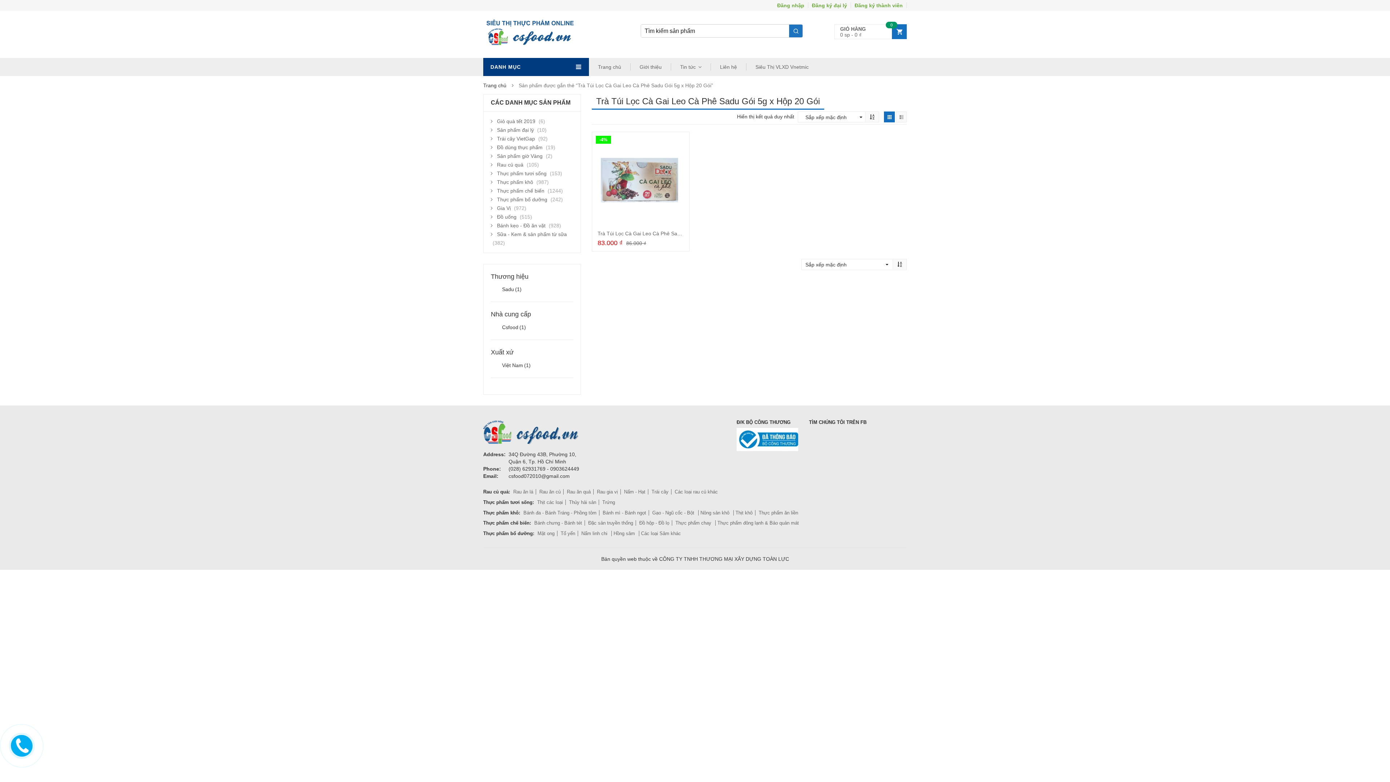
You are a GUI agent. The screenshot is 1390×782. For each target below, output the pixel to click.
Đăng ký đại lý (829, 5)
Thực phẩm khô (515, 182)
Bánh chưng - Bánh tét (558, 523)
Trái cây (660, 492)
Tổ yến (568, 533)
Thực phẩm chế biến (520, 191)
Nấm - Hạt (634, 492)
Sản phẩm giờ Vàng (520, 156)
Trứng (608, 502)
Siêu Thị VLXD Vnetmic (782, 67)
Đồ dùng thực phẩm (520, 147)
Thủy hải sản (582, 502)
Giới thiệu (651, 67)
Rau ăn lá (523, 492)
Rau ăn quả (579, 492)
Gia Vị (504, 208)
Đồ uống (507, 217)
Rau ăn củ (550, 492)
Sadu (512, 289)
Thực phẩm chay (694, 523)
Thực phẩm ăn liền (778, 513)
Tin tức (688, 67)
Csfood (514, 327)
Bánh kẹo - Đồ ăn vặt (521, 225)
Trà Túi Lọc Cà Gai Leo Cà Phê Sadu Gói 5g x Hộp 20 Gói (664, 233)
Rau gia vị (607, 492)
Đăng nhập (790, 5)
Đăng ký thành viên (879, 5)
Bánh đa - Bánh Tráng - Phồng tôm (560, 513)
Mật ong (546, 533)
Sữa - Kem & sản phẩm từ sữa (532, 234)
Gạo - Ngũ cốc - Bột (674, 513)
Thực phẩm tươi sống (522, 173)
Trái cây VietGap (516, 139)
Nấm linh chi (595, 533)
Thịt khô (744, 513)
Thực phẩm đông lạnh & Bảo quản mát (758, 523)
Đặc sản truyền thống (610, 523)
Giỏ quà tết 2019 (516, 121)
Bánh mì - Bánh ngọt (624, 513)
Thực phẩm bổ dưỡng (522, 199)
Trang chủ (609, 67)
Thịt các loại (550, 502)
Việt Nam (516, 365)
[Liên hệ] (20, 744)
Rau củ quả (510, 165)
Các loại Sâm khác (661, 533)
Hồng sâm (625, 533)
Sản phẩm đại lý (515, 130)
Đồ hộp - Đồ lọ (654, 523)
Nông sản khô (715, 513)
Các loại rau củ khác (696, 492)
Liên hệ (728, 67)
